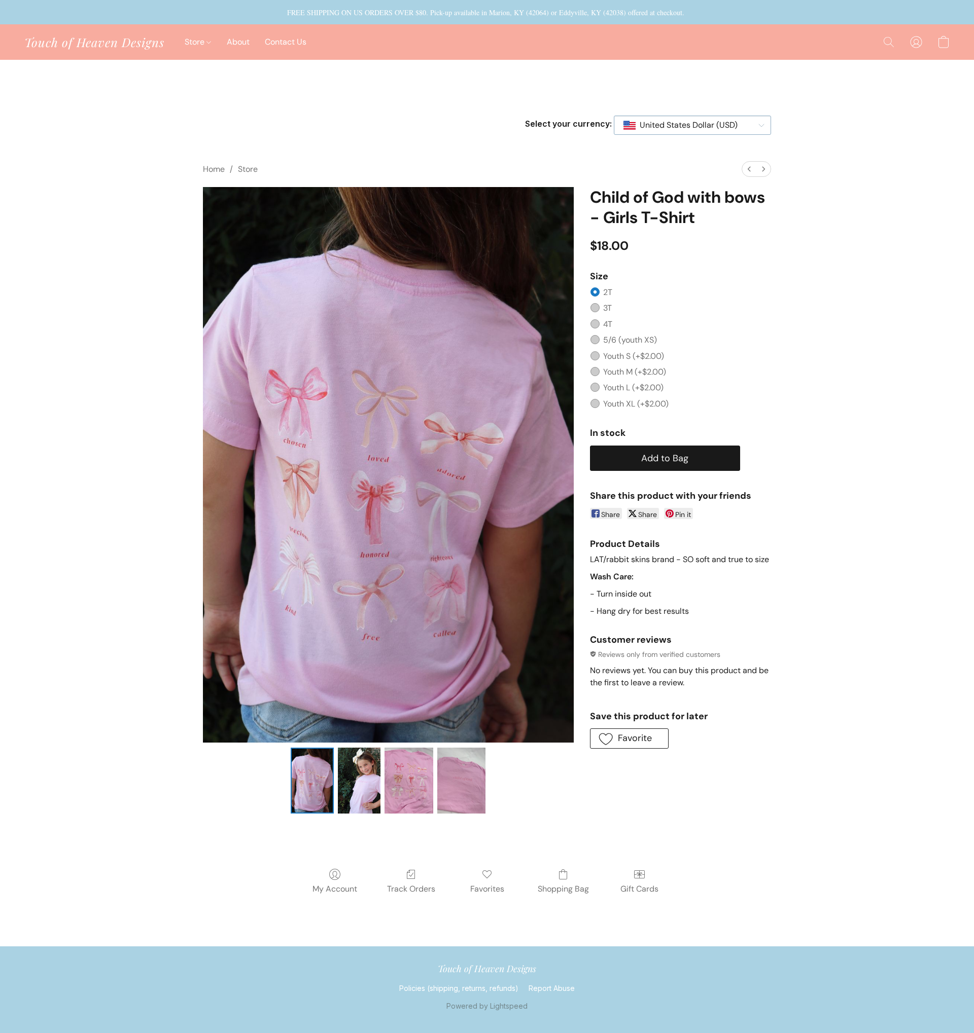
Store (195, 41)
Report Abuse (552, 988)
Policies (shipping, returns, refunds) (458, 988)
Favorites (487, 888)
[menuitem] (749, 169)
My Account (334, 888)
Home (214, 169)
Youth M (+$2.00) (634, 371)
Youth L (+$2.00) (633, 387)
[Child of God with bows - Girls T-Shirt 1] (359, 781)
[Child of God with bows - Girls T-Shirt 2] (409, 781)
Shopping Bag (563, 888)
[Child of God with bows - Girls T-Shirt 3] (461, 781)
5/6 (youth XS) (630, 340)
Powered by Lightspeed (487, 1006)
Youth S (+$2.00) (633, 356)
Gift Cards (639, 888)
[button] (94, 42)
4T (607, 324)
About (238, 41)
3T (607, 308)
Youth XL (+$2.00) (636, 403)
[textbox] (685, 125)
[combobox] (692, 125)
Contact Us (285, 41)
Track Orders (411, 888)
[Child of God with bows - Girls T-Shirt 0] (312, 781)
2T (607, 292)
